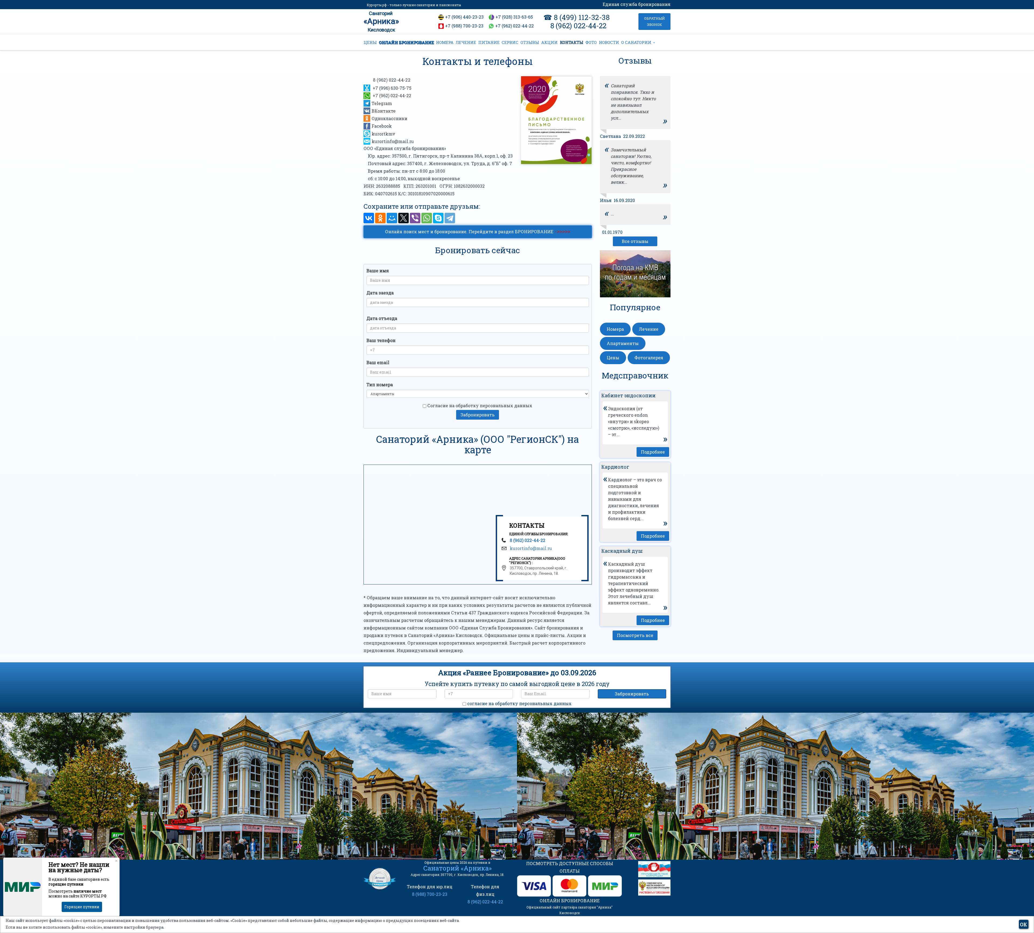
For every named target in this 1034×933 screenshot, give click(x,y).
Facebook (382, 126)
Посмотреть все (635, 635)
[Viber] (415, 218)
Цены (613, 357)
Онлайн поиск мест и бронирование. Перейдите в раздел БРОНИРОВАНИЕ (477, 231)
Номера (615, 329)
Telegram (382, 103)
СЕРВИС (510, 42)
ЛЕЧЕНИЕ (466, 42)
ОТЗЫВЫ (530, 42)
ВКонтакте (384, 111)
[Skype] (438, 218)
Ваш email (377, 362)
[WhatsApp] (426, 218)
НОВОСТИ (609, 42)
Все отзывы (635, 241)
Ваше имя (377, 270)
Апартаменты (623, 343)
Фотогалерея (648, 357)
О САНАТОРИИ (636, 42)
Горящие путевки (81, 906)
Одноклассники (389, 118)
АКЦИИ (549, 42)
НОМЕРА (444, 42)
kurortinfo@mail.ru (393, 141)
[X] (403, 218)
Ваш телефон (381, 340)
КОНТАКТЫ (571, 42)
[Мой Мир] (392, 218)
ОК (1023, 924)
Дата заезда (380, 292)
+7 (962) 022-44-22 (514, 26)
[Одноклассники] (380, 218)
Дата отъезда (381, 318)
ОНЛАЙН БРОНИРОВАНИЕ (406, 42)
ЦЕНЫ (370, 42)
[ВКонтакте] (369, 218)
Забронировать (477, 414)
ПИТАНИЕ (488, 42)
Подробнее (653, 452)
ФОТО (591, 42)
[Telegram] (450, 218)
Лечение (648, 329)
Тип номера (379, 384)
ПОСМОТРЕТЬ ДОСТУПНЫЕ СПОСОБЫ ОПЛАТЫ (569, 867)
